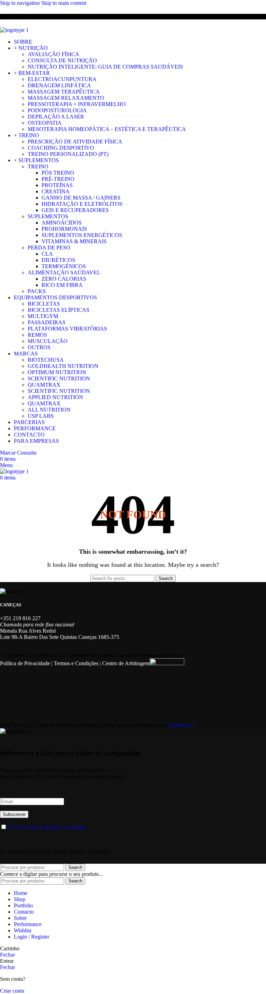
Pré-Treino (58, 179)
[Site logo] (14, 30)
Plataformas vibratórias (67, 329)
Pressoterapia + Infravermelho (77, 104)
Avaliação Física (53, 54)
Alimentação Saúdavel (64, 272)
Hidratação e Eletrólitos (82, 204)
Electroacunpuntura (62, 79)
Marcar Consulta (18, 453)
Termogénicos (64, 266)
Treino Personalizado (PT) (68, 154)
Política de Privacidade (25, 663)
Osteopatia (45, 123)
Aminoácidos (62, 223)
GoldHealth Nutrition (63, 366)
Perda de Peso (49, 247)
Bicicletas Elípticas (58, 310)
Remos (37, 335)
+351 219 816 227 (20, 618)
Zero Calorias (64, 279)
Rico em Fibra (62, 285)
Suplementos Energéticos (82, 235)
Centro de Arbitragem (126, 663)
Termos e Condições (76, 663)
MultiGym (43, 316)
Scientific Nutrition (59, 378)
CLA (47, 254)
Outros (39, 347)
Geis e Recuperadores (75, 210)
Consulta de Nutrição (62, 60)
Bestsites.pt (180, 725)
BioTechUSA (46, 360)
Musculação (48, 341)
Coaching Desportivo (61, 148)
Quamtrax (44, 385)
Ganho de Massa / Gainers (81, 198)
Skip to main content (63, 3)
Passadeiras (46, 322)
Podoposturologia (57, 110)
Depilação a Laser (56, 117)
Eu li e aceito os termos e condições (47, 827)
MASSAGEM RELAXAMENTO (66, 98)
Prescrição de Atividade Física (75, 141)
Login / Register (31, 937)
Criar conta (12, 991)
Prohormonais (64, 229)
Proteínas (57, 185)
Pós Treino (58, 173)
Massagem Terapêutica (64, 92)
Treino (38, 166)
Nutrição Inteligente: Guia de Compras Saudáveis (105, 67)
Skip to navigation (20, 3)
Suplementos (48, 216)
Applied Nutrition (55, 397)
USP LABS (41, 416)
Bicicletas (44, 304)
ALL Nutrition (49, 410)
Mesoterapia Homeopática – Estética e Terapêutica (107, 129)
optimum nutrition (57, 372)
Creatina (56, 191)
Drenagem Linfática (59, 85)
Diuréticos (58, 260)
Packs (37, 291)
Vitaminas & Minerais (74, 241)
